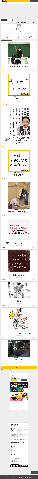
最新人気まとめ (15, 478)
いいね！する (14, 460)
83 (4, 279)
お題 (14, 20)
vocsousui (7, 369)
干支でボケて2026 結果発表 (15, 408)
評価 (10, 369)
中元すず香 (13, 446)
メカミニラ (13, 451)
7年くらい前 (34, 279)
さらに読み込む (19, 367)
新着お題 (20, 478)
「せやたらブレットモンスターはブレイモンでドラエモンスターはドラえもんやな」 (19, 430)
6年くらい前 (34, 305)
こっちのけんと (4, 104)
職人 (4, 369)
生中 (13, 447)
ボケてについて (27, 478)
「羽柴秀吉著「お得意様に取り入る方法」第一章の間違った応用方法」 (19, 435)
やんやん (13, 450)
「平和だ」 (13, 431)
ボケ (9, 20)
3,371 (4, 305)
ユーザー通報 (19, 31)
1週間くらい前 (34, 70)
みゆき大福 (13, 443)
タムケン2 (13, 455)
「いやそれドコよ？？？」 (15, 436)
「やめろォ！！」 (14, 428)
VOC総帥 (4, 20)
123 (4, 363)
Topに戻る (34, 472)
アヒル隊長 (13, 454)
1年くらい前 (34, 102)
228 (4, 146)
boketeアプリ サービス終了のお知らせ (16, 402)
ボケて (2, 369)
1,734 (4, 215)
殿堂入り (7, 478)
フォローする (14, 461)
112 (4, 70)
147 (4, 102)
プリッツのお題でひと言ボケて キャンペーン (17, 406)
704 (4, 178)
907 (4, 247)
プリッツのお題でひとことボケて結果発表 (17, 404)
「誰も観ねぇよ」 (14, 425)
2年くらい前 (34, 247)
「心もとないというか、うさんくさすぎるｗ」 (18, 439)
